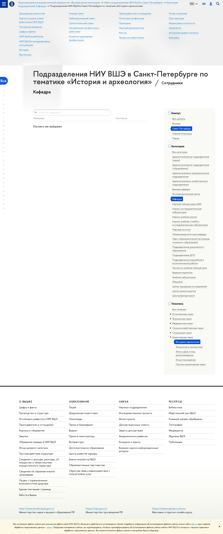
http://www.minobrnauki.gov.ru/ (36, 508)
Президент (125, 23)
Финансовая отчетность (182, 23)
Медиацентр (176, 430)
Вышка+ (73, 430)
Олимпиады (75, 419)
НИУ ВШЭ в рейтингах (31, 36)
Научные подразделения (133, 407)
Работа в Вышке (28, 495)
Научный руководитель (131, 27)
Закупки (23, 436)
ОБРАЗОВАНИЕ (79, 401)
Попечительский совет (81, 23)
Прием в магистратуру (82, 436)
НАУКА (124, 401)
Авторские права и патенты (184, 32)
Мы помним (25, 54)
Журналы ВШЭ (177, 436)
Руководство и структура (33, 413)
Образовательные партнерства (87, 465)
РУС (192, 4)
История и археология (187, 341)
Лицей (72, 407)
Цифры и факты (27, 31)
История (24, 49)
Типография (175, 424)
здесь (193, 524)
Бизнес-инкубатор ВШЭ (82, 459)
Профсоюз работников (131, 37)
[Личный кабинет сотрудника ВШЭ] (210, 4)
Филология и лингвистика (189, 346)
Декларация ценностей (32, 13)
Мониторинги (127, 419)
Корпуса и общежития (31, 430)
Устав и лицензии (178, 13)
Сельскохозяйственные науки (187, 328)
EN (196, 4)
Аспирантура (76, 442)
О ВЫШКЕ (25, 401)
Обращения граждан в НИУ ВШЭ (37, 442)
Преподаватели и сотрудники (135, 13)
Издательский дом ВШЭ (182, 413)
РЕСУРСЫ (175, 401)
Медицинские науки (182, 323)
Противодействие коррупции (36, 453)
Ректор (123, 32)
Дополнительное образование (86, 447)
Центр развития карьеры (83, 453)
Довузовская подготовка (83, 413)
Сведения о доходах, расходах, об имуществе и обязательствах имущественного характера (39, 462)
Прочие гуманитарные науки (190, 364)
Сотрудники (172, 82)
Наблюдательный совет (82, 18)
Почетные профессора (131, 18)
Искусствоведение (186, 359)
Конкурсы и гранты (130, 442)
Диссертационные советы (134, 424)
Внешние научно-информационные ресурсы (138, 449)
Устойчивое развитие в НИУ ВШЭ (38, 419)
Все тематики (179, 309)
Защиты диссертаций (131, 430)
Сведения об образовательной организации (37, 473)
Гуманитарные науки (182, 337)
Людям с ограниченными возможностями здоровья (33, 482)
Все (3, 80)
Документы (175, 27)
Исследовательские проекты (135, 413)
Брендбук (174, 37)
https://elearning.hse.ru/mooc (169, 508)
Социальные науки (182, 332)
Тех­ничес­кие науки (182, 318)
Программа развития (30, 26)
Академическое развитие (133, 436)
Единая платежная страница (35, 489)
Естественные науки (182, 314)
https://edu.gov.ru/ (96, 508)
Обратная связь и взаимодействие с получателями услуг (89, 472)
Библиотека (175, 407)
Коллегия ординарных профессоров (81, 38)
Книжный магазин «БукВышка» (185, 419)
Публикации (175, 442)
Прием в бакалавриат (81, 424)
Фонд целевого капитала (33, 447)
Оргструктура (176, 18)
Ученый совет (76, 13)
